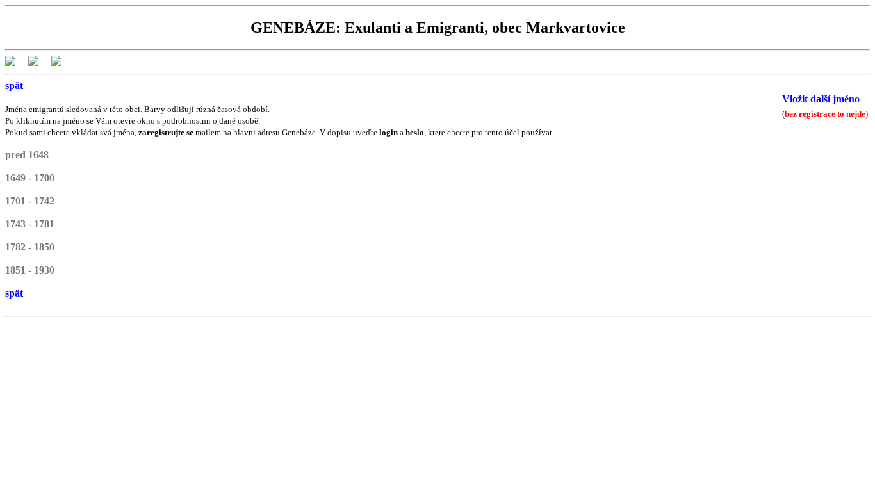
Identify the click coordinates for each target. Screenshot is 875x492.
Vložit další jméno (821, 99)
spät (14, 85)
